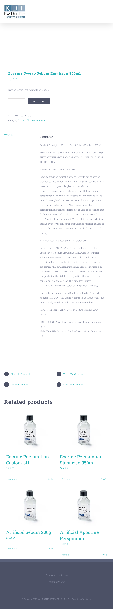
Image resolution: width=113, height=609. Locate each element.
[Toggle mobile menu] (108, 6)
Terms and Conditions (56, 574)
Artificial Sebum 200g (28, 532)
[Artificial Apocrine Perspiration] (83, 505)
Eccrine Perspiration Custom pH (27, 460)
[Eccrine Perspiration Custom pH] (29, 430)
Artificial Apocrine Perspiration (79, 535)
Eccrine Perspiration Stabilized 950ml (81, 460)
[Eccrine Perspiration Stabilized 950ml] (83, 430)
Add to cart (39, 101)
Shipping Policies (56, 581)
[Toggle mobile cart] (103, 6)
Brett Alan (87, 599)
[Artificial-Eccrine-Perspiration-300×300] (56, 43)
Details (50, 479)
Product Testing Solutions (31, 120)
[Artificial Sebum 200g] (29, 505)
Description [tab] (10, 134)
